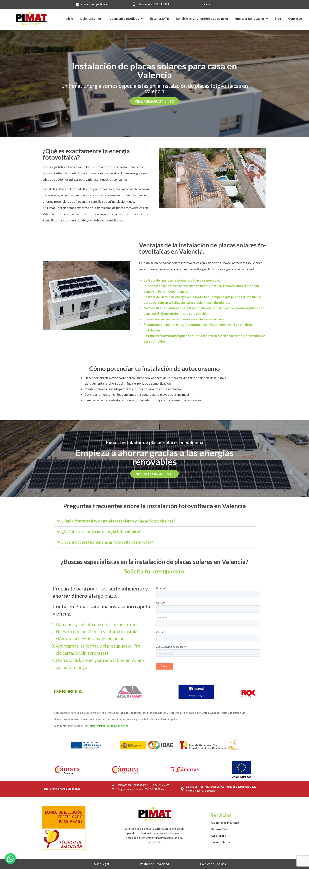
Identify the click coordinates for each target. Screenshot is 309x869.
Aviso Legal (101, 864)
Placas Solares (220, 842)
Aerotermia (218, 835)
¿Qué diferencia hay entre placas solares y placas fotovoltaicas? (118, 521)
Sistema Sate (219, 829)
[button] (154, 521)
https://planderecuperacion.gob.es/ (110, 725)
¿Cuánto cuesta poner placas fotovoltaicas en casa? (107, 542)
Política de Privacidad (154, 864)
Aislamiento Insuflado (225, 822)
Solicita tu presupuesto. (154, 571)
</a (154, 789)
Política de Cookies (213, 864)
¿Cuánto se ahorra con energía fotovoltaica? (101, 531)
